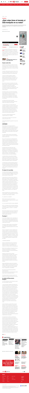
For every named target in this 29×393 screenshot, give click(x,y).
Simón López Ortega (18, 359)
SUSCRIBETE (26, 1)
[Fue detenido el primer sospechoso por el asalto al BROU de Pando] (4, 59)
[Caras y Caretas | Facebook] (5, 1)
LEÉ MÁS (7, 58)
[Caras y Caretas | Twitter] (24, 371)
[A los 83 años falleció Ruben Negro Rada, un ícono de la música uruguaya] (8, 355)
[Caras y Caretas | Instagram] (8, 1)
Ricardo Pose (4, 47)
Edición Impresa (13, 379)
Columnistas (3, 4)
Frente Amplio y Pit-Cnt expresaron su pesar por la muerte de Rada (11, 343)
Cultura (20, 4)
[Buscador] (3, 1)
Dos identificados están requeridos (6, 339)
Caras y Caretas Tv (13, 376)
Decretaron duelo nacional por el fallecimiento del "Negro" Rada (17, 368)
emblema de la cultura (8, 360)
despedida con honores (16, 365)
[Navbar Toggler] (2, 1)
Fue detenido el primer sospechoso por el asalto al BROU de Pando (11, 60)
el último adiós (17, 343)
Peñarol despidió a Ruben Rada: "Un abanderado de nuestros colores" (23, 368)
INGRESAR (22, 1)
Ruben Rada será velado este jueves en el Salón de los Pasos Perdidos (17, 347)
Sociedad (7, 4)
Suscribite (16, 44)
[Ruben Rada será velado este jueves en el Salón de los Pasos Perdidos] (17, 344)
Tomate (4, 334)
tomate (3, 50)
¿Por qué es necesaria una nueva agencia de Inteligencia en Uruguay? (17, 358)
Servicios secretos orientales (17, 355)
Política (3, 377)
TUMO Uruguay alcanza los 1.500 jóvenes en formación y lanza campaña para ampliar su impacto (24, 344)
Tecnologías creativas (24, 339)
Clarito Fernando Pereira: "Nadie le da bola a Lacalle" (24, 55)
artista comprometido (11, 339)
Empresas (26, 4)
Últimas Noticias (4, 376)
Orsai (17, 4)
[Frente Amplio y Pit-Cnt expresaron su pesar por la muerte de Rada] (11, 340)
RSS (21, 381)
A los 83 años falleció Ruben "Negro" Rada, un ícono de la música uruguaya (8, 364)
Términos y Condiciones (4, 384)
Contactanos (22, 379)
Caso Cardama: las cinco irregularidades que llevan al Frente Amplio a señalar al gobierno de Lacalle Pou (22, 62)
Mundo (15, 4)
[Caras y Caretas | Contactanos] (25, 371)
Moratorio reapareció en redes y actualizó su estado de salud (23, 41)
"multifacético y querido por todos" (23, 365)
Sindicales (11, 4)
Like (23, 4)
